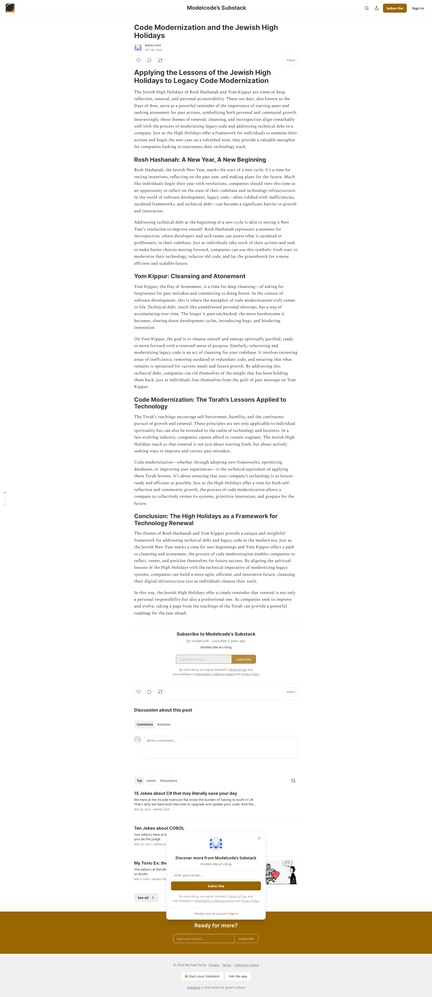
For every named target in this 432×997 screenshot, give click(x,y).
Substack (193, 987)
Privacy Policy (250, 901)
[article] (216, 804)
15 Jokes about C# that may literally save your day (185, 793)
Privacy (214, 965)
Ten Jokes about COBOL (159, 828)
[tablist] (153, 724)
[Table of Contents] (5, 498)
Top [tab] (139, 781)
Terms (226, 965)
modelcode (153, 45)
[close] (259, 838)
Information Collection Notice (214, 901)
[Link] (127, 76)
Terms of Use (237, 896)
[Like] (138, 60)
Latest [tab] (151, 781)
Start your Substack (204, 976)
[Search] (366, 8)
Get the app (238, 976)
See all (143, 897)
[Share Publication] (376, 8)
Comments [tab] (145, 724)
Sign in (418, 8)
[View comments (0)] (149, 60)
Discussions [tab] (168, 781)
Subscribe (395, 8)
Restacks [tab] (163, 724)
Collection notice (246, 965)
